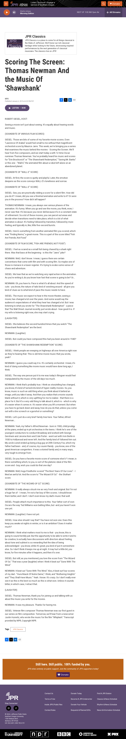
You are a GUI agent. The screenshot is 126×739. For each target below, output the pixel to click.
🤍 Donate (63, 674)
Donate (116, 3)
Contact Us (49, 693)
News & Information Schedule (108, 710)
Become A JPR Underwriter (81, 699)
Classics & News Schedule (107, 699)
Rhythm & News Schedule (107, 705)
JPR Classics (35, 36)
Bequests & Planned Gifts (81, 710)
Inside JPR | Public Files (53, 705)
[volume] (14, 12)
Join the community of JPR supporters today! (79, 669)
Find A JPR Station (104, 693)
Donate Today (76, 693)
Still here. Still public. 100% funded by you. (63, 664)
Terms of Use (50, 699)
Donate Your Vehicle (79, 705)
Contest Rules (50, 710)
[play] (7, 12)
